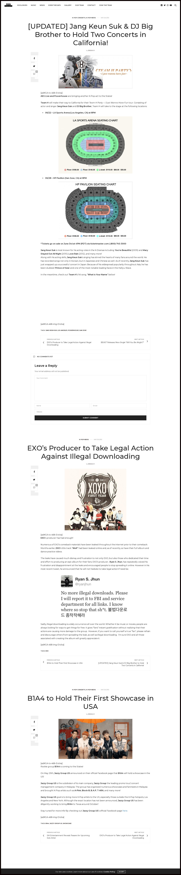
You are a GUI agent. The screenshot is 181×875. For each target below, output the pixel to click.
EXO (47, 651)
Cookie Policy (109, 872)
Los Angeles (62, 330)
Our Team (79, 5)
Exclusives (22, 5)
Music (33, 5)
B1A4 (47, 823)
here (125, 811)
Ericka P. (91, 50)
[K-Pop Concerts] (8, 5)
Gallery (67, 5)
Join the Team (105, 5)
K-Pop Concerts (78, 17)
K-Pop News (91, 17)
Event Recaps (54, 5)
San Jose (82, 330)
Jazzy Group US (56, 823)
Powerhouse (73, 330)
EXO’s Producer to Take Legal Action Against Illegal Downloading (90, 452)
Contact (91, 5)
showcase (67, 823)
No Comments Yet (45, 357)
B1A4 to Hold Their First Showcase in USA (90, 702)
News (42, 5)
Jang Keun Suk (51, 330)
